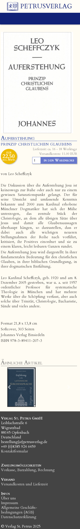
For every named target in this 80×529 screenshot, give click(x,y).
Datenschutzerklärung (18, 517)
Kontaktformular (14, 451)
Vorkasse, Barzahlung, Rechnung (28, 470)
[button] (9, 387)
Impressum (9, 502)
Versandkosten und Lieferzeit (24, 484)
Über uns (8, 498)
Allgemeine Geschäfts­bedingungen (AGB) (19, 510)
